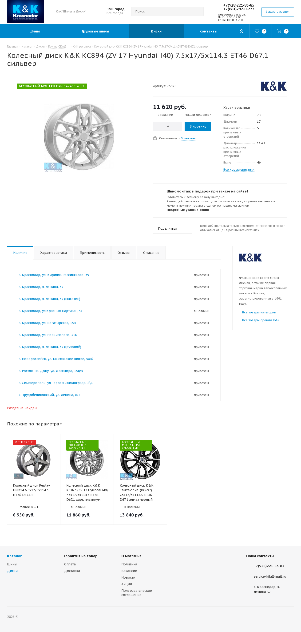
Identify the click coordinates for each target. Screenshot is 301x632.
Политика (129, 564)
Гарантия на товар (81, 556)
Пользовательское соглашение (136, 592)
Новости (128, 577)
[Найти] (198, 11)
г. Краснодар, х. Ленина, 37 (41, 287)
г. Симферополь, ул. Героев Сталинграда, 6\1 (56, 383)
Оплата (70, 564)
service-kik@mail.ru (270, 576)
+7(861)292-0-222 (238, 9)
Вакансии (129, 571)
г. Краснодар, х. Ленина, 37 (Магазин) (49, 299)
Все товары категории (259, 312)
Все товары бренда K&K (261, 320)
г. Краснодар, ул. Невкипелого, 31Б (48, 335)
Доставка (72, 571)
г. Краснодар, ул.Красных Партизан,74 (50, 311)
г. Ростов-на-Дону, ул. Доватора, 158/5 (51, 371)
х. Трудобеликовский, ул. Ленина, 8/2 (49, 395)
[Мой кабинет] (241, 31)
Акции (126, 584)
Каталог (14, 556)
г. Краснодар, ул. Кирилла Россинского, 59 (54, 275)
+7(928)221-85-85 (238, 5)
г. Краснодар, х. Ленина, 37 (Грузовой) (50, 347)
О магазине (131, 556)
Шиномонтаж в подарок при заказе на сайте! (207, 191)
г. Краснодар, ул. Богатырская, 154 (47, 323)
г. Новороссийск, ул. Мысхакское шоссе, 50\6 (56, 359)
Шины (12, 564)
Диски (12, 571)
